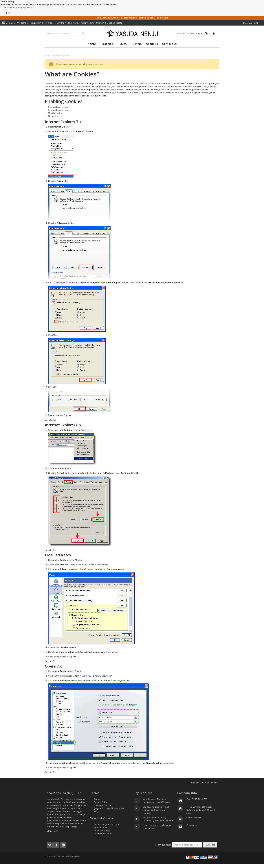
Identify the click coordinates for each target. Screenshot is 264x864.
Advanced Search (102, 830)
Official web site (194, 817)
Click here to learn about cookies (16, 7)
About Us (194, 782)
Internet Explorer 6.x (58, 110)
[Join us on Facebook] (56, 844)
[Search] (83, 33)
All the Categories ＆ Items (107, 824)
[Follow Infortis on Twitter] (50, 844)
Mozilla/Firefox (55, 113)
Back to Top (50, 420)
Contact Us (11, 23)
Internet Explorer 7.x (58, 107)
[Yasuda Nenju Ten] (132, 33)
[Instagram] (63, 844)
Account (181, 33)
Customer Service (209, 782)
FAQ (96, 811)
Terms (97, 799)
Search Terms (100, 827)
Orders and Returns (103, 833)
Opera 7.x (53, 116)
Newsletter (163, 845)
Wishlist (190, 33)
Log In (199, 33)
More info (52, 831)
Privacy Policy (100, 802)
